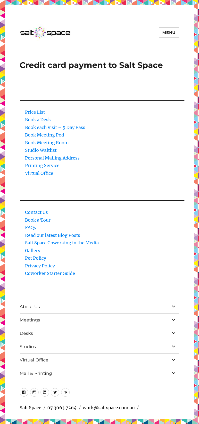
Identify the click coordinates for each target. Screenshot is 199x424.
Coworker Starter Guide (50, 273)
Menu (169, 32)
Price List (35, 112)
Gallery (32, 250)
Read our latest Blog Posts (52, 235)
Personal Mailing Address (52, 158)
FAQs (30, 227)
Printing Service (42, 165)
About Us (30, 306)
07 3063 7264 (62, 407)
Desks (26, 333)
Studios (28, 346)
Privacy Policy (40, 266)
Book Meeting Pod (44, 135)
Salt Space (30, 407)
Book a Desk (38, 119)
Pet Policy (35, 258)
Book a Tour (37, 220)
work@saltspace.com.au (109, 407)
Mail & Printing (36, 373)
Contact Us (36, 212)
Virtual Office (39, 173)
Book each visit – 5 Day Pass (55, 127)
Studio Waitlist (41, 150)
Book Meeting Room (47, 142)
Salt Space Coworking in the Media (62, 243)
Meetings (30, 320)
